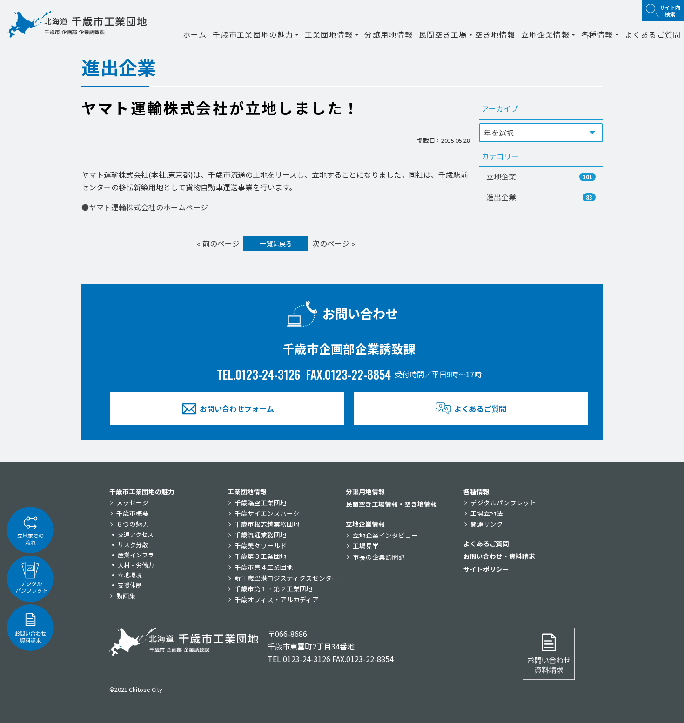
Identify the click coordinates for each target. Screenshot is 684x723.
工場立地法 (486, 513)
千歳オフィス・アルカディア (277, 599)
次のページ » (333, 243)
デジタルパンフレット (503, 502)
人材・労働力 (136, 565)
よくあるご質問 (653, 34)
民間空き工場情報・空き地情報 (391, 504)
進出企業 (539, 196)
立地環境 (130, 574)
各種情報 (476, 491)
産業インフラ (136, 554)
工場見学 (366, 545)
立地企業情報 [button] (545, 34)
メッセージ (132, 502)
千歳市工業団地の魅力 (141, 491)
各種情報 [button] (597, 34)
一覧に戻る (276, 243)
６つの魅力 (132, 524)
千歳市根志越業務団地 (267, 524)
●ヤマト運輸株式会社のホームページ (144, 207)
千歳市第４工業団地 (264, 567)
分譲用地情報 (388, 34)
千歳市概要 (132, 513)
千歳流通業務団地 (261, 534)
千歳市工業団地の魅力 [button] (253, 34)
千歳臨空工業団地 (261, 502)
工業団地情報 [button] (329, 34)
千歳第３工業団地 (261, 556)
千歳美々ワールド (261, 545)
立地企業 (539, 176)
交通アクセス (136, 534)
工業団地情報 (247, 491)
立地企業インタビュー (385, 535)
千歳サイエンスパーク (267, 513)
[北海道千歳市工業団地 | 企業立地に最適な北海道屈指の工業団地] (77, 24)
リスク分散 (133, 544)
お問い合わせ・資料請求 (499, 556)
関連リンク (486, 524)
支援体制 (130, 585)
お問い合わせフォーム (237, 408)
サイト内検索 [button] (670, 10)
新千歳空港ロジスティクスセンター (286, 577)
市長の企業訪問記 (379, 557)
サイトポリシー (486, 569)
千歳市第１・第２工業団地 (274, 588)
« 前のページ (218, 243)
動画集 (126, 595)
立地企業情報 (365, 524)
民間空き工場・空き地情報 (467, 34)
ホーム (195, 34)
